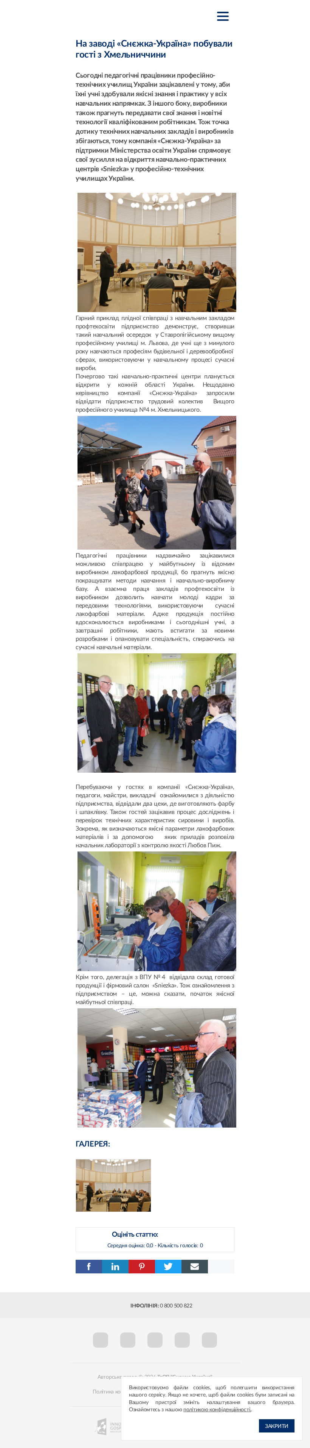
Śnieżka (113, 16)
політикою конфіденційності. (217, 1409)
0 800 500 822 (176, 1306)
